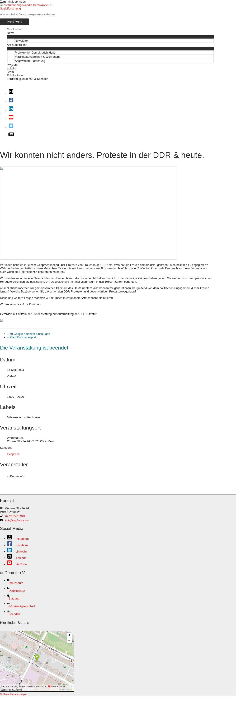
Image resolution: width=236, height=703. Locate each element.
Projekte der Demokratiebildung (35, 52)
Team (10, 72)
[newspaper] (12, 136)
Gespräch (13, 454)
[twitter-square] (12, 127)
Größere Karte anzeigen (13, 694)
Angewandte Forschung (30, 61)
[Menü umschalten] (110, 36)
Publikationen (15, 75)
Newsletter (22, 40)
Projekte (12, 65)
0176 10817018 (15, 516)
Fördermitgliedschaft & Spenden (27, 79)
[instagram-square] (12, 93)
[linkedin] (12, 110)
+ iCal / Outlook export (21, 337)
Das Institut (14, 29)
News (10, 33)
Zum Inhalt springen (13, 1)
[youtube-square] (12, 118)
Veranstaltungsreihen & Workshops (37, 56)
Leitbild (11, 68)
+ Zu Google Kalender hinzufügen (28, 334)
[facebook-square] (12, 101)
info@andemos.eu (17, 520)
